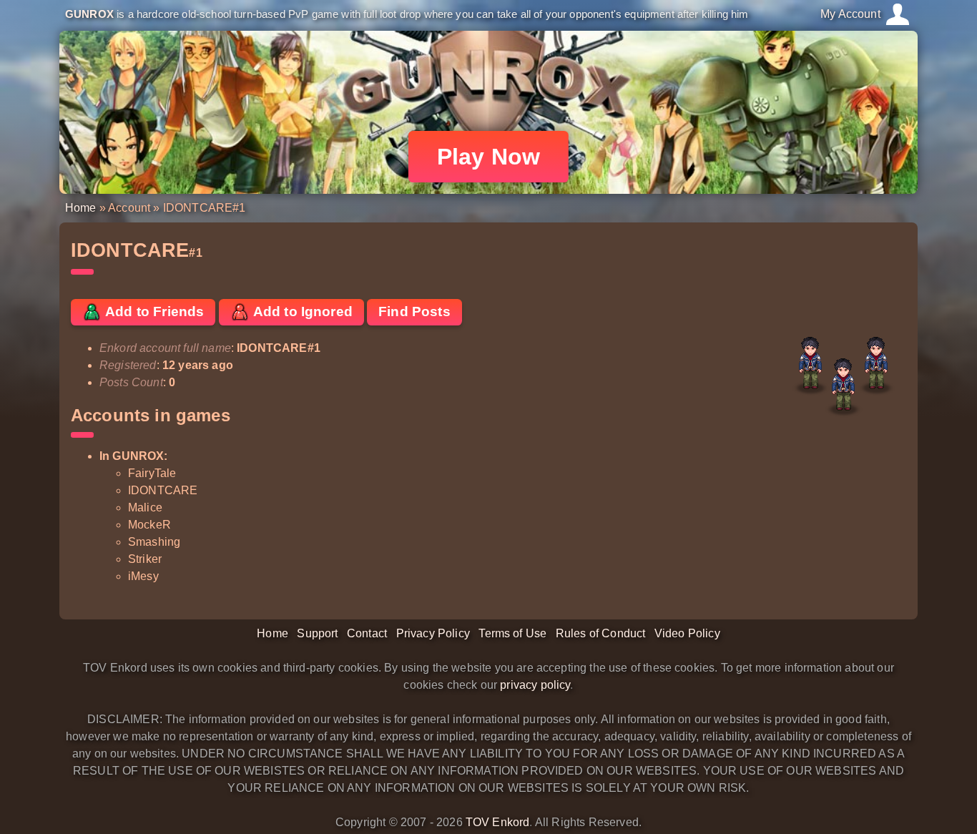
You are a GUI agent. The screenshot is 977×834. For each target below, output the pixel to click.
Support (317, 633)
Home (81, 208)
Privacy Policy (433, 633)
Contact (367, 633)
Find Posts (414, 311)
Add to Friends (153, 311)
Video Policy (687, 633)
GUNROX (89, 14)
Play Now (488, 157)
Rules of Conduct (601, 633)
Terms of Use (512, 633)
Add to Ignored (301, 311)
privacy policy (535, 685)
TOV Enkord (498, 822)
